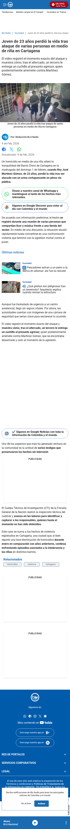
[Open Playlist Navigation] (66, 822)
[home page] (35, 697)
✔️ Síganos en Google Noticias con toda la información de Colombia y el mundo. (38, 433)
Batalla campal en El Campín (29, 12)
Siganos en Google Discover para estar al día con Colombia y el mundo (37, 207)
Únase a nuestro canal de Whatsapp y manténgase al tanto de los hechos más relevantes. (36, 194)
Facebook (4, 151)
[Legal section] (65, 771)
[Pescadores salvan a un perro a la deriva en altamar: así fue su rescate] (11, 268)
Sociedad (19, 33)
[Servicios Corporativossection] (65, 762)
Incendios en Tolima (56, 12)
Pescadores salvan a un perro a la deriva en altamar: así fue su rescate (44, 269)
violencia (32, 564)
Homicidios (12, 564)
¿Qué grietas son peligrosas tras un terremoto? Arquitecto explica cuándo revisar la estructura (43, 289)
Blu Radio (6, 33)
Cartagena (51, 564)
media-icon (35, 823)
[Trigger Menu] (5, 4)
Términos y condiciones (19, 783)
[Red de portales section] (65, 754)
